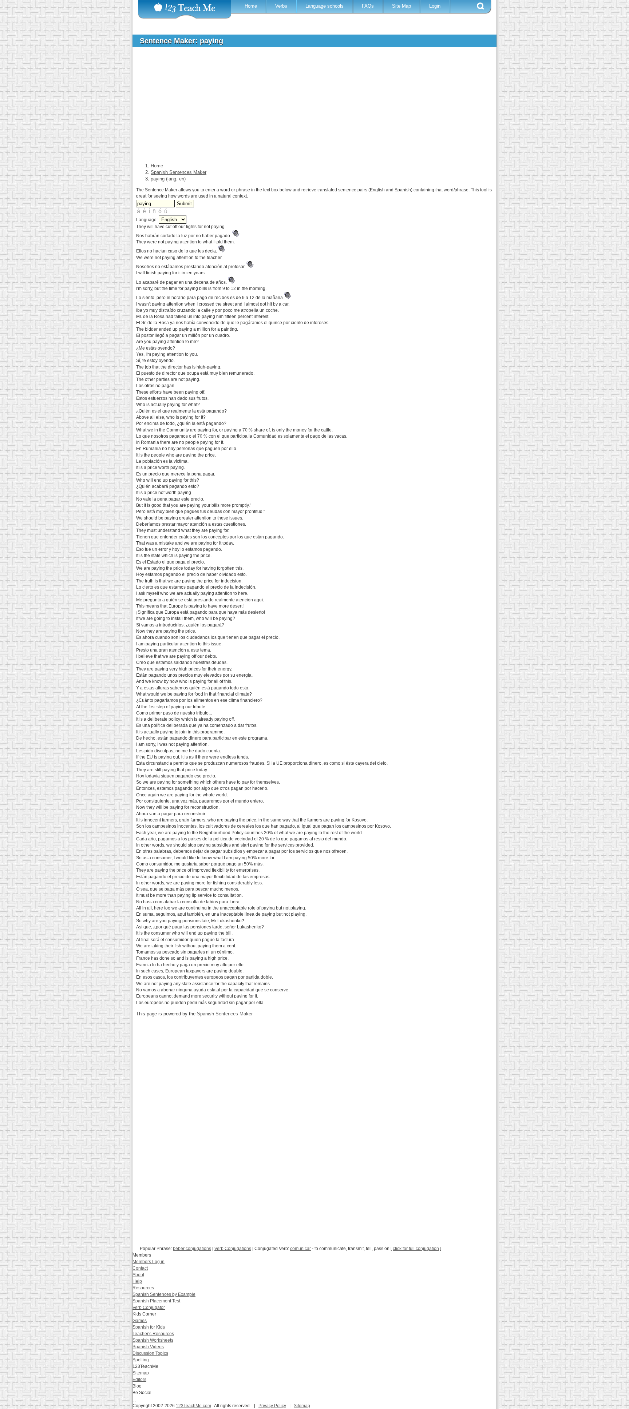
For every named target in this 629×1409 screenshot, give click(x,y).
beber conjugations (192, 1248)
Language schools (324, 6)
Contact (140, 1268)
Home (251, 6)
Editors (139, 1379)
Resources (143, 1287)
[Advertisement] (309, 107)
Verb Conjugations (232, 1248)
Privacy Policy (272, 1405)
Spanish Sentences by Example (163, 1294)
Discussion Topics (150, 1353)
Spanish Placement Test (156, 1300)
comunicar (300, 1248)
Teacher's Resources (153, 1333)
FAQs (368, 6)
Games (139, 1320)
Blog (137, 1386)
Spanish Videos (148, 1346)
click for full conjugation (416, 1248)
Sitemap (140, 1373)
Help (137, 1281)
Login (434, 6)
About (138, 1274)
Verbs (281, 6)
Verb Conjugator (148, 1307)
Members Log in (148, 1261)
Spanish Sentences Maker (225, 1013)
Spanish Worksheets (152, 1340)
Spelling (140, 1359)
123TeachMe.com (193, 1405)
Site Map (401, 6)
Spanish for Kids (148, 1327)
